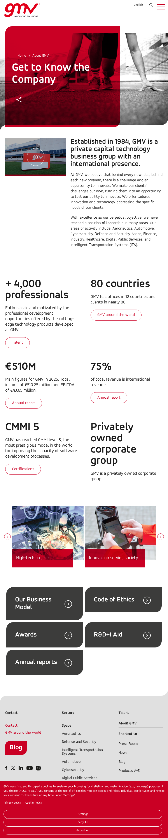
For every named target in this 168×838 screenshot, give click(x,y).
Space (66, 725)
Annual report (23, 403)
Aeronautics (71, 734)
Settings (83, 814)
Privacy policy (12, 802)
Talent (17, 343)
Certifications (23, 469)
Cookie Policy (33, 802)
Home (22, 55)
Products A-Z (129, 771)
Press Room (128, 744)
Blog (16, 747)
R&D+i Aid (108, 634)
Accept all (83, 830)
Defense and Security (79, 742)
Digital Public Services (79, 778)
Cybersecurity (73, 770)
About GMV (40, 55)
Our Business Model (33, 603)
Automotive (71, 762)
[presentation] (7, 537)
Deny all (82, 822)
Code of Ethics (114, 599)
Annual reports (36, 662)
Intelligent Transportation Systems (82, 752)
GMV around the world (116, 315)
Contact (11, 725)
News (123, 753)
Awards (26, 634)
